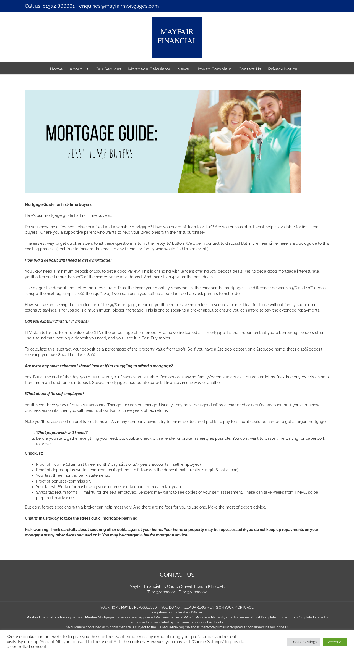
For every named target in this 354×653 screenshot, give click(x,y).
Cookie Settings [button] (304, 642)
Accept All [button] (335, 642)
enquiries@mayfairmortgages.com (119, 6)
